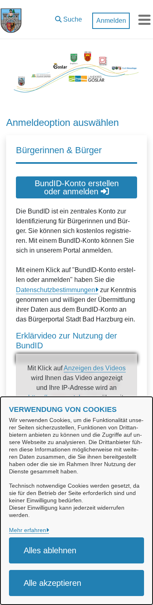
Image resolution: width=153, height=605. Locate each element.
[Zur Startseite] (11, 19)
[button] (68, 17)
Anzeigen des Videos (95, 368)
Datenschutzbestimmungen (55, 289)
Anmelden (111, 20)
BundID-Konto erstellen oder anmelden (77, 187)
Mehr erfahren (27, 530)
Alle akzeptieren (52, 583)
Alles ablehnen (50, 550)
